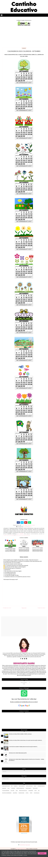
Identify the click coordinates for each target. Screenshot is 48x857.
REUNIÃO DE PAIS (21, 792)
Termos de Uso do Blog (9, 535)
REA (38, 790)
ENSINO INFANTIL (28, 788)
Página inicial (24, 607)
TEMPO (31, 792)
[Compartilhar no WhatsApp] (29, 522)
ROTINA (27, 792)
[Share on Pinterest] (25, 522)
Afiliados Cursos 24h (24, 833)
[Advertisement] (24, 36)
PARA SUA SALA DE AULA (23, 790)
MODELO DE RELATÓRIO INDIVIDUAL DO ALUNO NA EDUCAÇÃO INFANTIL (25, 740)
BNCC (9, 788)
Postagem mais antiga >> (41, 607)
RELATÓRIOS (15, 792)
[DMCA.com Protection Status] (24, 25)
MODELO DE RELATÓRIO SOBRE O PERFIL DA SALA (20, 734)
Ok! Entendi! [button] (42, 853)
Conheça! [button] (25, 855)
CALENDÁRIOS (28, 526)
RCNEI (35, 790)
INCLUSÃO (12, 790)
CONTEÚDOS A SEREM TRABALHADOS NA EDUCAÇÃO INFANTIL (23, 746)
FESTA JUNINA (35, 788)
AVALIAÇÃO (4, 788)
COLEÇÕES (13, 788)
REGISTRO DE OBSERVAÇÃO (6, 792)
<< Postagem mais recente (7, 607)
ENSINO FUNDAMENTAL (20, 788)
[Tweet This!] (22, 522)
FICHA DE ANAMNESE (5, 790)
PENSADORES (31, 790)
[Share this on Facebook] (18, 522)
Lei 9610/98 (20, 533)
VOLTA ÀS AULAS (36, 792)
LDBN (17, 790)
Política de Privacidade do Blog (23, 535)
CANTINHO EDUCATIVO (21, 848)
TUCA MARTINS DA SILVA (28, 525)
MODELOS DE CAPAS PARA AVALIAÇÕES (18, 753)
